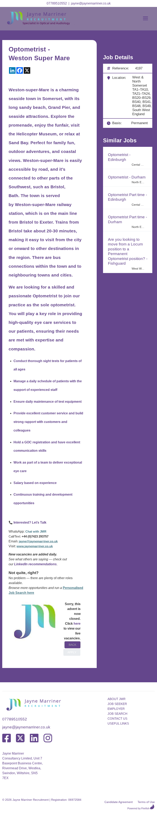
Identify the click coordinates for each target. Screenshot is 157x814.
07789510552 (57, 3)
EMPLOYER (116, 708)
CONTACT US (117, 718)
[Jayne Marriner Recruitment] (42, 24)
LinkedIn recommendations (35, 564)
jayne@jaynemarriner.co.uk (91, 3)
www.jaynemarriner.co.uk (35, 546)
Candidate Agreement (118, 802)
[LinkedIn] (34, 738)
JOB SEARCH (117, 713)
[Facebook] (6, 738)
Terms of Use (146, 802)
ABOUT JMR (117, 699)
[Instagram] (48, 738)
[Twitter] (20, 738)
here (77, 623)
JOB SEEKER (117, 704)
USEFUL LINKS (118, 723)
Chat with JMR (35, 531)
